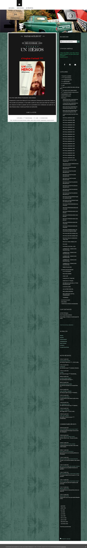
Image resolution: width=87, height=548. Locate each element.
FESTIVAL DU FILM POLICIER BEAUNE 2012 (69, 168)
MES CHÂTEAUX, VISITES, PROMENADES (68, 294)
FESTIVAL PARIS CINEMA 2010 (70, 241)
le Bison (62, 436)
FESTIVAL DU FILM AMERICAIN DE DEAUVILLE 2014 (70, 164)
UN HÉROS (32, 49)
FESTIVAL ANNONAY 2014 (69, 134)
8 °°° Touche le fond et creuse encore (69, 92)
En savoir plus (63, 546)
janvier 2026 (63, 519)
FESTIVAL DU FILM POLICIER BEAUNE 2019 (69, 179)
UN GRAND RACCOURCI (66, 384)
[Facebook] (64, 65)
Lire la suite (31, 112)
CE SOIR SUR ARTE (64, 397)
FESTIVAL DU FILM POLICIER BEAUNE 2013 (69, 171)
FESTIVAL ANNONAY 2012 (69, 129)
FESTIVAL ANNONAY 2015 (69, 136)
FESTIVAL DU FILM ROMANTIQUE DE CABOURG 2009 (70, 201)
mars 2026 (63, 515)
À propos (29, 8)
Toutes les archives (65, 526)
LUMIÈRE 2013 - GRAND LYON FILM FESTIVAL (69, 260)
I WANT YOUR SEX (64, 410)
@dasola (62, 496)
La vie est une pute (65, 300)
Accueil (12, 8)
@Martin (62, 488)
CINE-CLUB (65, 276)
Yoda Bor (62, 444)
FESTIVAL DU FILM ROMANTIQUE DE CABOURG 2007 (70, 197)
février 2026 (63, 517)
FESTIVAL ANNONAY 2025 (69, 157)
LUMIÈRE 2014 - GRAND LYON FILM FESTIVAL (69, 264)
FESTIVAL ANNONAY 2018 (69, 143)
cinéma (28, 120)
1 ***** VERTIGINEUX (66, 77)
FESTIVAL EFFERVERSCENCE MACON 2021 (70, 204)
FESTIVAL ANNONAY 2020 (69, 148)
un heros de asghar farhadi (19, 120)
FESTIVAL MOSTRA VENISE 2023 (70, 235)
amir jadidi (33, 120)
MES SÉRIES (64, 301)
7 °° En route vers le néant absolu (69, 90)
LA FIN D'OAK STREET (65, 378)
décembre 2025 (64, 521)
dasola (61, 451)
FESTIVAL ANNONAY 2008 (69, 120)
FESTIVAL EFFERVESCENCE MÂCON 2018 (70, 223)
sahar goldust (50, 120)
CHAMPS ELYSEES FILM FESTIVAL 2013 (70, 115)
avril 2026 (63, 513)
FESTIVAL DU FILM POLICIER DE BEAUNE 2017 (70, 193)
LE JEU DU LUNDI (67, 286)
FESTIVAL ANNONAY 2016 (69, 139)
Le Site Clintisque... (64, 313)
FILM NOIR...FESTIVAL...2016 (69, 246)
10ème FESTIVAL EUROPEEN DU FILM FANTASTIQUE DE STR (70, 100)
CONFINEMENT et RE (66, 94)
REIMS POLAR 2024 (67, 267)
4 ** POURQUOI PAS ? (66, 83)
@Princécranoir (63, 458)
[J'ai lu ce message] (85, 546)
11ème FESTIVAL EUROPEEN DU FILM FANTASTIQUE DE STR (70, 104)
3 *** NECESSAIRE (65, 81)
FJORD (61, 372)
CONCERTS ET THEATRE (68, 278)
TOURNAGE (65, 297)
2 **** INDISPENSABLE (27, 118)
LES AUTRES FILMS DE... (68, 289)
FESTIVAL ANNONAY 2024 (69, 155)
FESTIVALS (63, 97)
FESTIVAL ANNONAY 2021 (69, 150)
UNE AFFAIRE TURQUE (65, 391)
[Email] (19, 3)
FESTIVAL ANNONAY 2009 (69, 122)
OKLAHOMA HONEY (65, 360)
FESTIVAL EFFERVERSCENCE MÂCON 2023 (70, 208)
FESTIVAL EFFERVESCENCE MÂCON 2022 (70, 226)
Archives (20, 8)
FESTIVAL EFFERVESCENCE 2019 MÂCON (70, 212)
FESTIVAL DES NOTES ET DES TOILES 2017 (69, 160)
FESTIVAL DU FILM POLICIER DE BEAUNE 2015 (70, 186)
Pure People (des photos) (66, 314)
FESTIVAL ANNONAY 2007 (69, 117)
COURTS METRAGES (66, 96)
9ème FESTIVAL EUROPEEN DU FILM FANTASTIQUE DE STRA (70, 111)
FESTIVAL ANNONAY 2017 (69, 141)
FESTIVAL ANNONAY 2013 (69, 131)
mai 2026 (63, 511)
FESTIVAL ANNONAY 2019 (69, 146)
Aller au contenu (5, 1)
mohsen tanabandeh (41, 120)
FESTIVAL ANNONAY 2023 (69, 153)
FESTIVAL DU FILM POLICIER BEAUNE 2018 (69, 175)
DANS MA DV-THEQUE (68, 280)
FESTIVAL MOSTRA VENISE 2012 (70, 233)
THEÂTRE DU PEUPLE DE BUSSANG (69, 303)
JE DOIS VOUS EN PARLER (67, 269)
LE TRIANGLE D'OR (65, 404)
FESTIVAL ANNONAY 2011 (69, 127)
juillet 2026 (63, 508)
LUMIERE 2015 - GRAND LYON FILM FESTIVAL (69, 249)
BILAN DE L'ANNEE (67, 273)
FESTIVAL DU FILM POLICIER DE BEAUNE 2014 (70, 182)
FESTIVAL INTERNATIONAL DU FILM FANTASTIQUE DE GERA (70, 230)
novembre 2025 (64, 523)
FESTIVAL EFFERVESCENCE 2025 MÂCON (70, 219)
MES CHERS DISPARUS (68, 291)
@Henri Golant (63, 481)
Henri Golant (63, 343)
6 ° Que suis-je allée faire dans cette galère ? (70, 88)
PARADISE (62, 366)
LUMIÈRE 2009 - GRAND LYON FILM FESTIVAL (69, 257)
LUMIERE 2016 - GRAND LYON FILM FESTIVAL (69, 253)
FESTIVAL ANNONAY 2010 (69, 124)
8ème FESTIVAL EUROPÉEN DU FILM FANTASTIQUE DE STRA (70, 107)
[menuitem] (12, 8)
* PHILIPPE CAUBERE (66, 76)
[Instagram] (70, 65)
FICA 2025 (65, 244)
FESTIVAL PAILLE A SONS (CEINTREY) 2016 (70, 238)
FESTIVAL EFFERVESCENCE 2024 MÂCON (70, 215)
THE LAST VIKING (64, 415)
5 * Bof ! (63, 85)
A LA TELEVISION (67, 271)
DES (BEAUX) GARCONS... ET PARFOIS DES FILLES (70, 283)
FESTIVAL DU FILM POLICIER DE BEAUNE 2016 (70, 190)
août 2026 (63, 506)
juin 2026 (63, 510)
